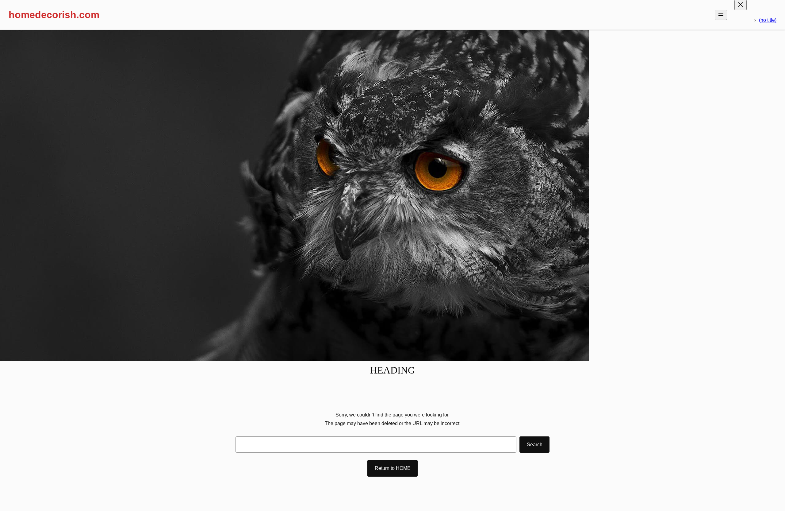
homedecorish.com (54, 14)
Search (534, 444)
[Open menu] (721, 15)
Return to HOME (393, 468)
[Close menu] (740, 5)
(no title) (767, 20)
